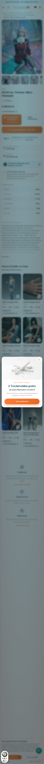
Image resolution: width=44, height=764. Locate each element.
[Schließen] (39, 360)
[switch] (5, 761)
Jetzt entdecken (22, 401)
